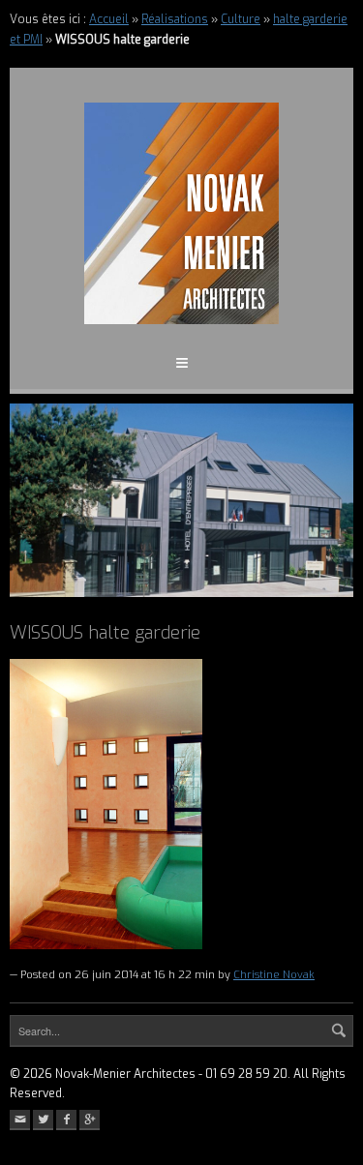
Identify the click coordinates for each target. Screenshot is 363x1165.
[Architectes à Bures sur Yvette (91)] (181, 213)
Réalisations (174, 19)
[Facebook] (66, 1120)
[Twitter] (43, 1120)
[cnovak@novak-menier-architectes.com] (20, 1120)
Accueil (109, 19)
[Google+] (89, 1120)
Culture (240, 19)
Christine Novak (274, 975)
